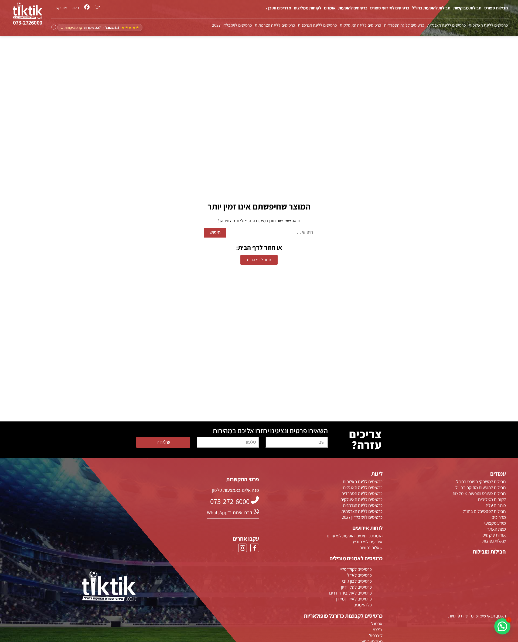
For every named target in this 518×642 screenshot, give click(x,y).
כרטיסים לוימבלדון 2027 (232, 25)
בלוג (75, 8)
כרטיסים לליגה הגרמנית (317, 25)
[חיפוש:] (272, 232)
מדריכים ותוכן (279, 8)
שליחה (163, 442)
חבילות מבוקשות (467, 8)
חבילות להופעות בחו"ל (431, 8)
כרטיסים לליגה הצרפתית (275, 25)
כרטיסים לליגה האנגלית (446, 25)
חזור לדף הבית (259, 260)
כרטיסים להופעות (352, 8)
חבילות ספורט (496, 8)
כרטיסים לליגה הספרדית (404, 25)
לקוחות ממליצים (307, 8)
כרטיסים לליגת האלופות (488, 25)
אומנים (330, 8)
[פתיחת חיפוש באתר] (54, 27)
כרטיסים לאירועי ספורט (389, 8)
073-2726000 (27, 22)
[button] (502, 626)
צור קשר (60, 8)
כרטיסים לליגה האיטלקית (360, 25)
